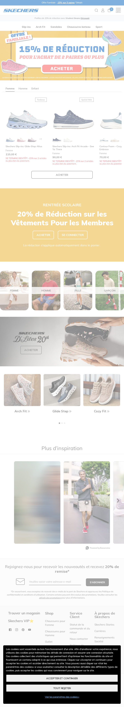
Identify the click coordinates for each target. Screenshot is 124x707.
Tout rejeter (62, 688)
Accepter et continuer (62, 678)
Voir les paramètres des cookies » (62, 696)
